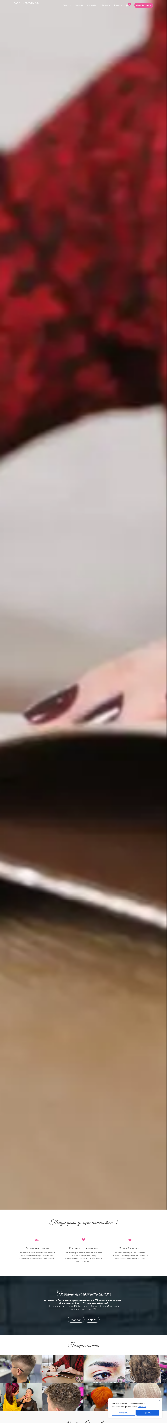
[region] (135, 1408)
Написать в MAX (25, 622)
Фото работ (92, 5)
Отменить (123, 1413)
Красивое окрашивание (83, 1248)
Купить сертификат (54, 622)
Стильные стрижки (37, 1248)
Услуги (66, 5)
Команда (79, 5)
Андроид (75, 1319)
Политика (142, 1406)
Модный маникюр (130, 1248)
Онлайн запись (143, 5)
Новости (118, 5)
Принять (147, 1413)
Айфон (91, 1319)
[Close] (159, 1400)
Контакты (106, 5)
